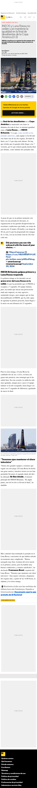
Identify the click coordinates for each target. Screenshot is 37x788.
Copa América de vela (8, 600)
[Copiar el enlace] (21, 96)
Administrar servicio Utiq (11, 785)
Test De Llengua (21, 13)
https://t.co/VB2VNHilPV (18, 255)
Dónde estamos (7, 764)
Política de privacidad (9, 776)
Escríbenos (5, 767)
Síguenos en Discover (8, 13)
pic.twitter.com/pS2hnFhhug (20, 259)
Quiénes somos (7, 758)
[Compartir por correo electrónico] (17, 96)
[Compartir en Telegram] (10, 96)
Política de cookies (8, 779)
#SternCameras (16, 252)
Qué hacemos (6, 761)
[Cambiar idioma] (29, 17)
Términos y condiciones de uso (13, 773)
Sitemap (4, 770)
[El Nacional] (3, 17)
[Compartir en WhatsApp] (6, 96)
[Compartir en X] (2, 96)
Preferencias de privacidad (12, 782)
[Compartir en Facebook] (13, 96)
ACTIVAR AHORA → (18, 113)
